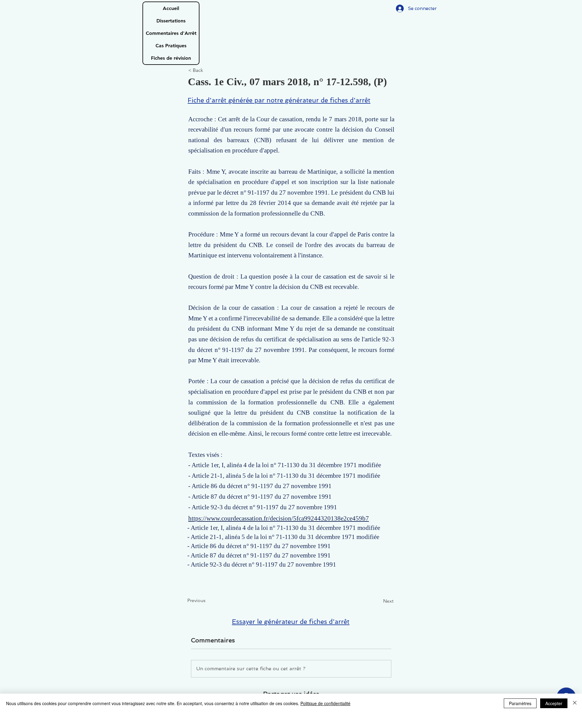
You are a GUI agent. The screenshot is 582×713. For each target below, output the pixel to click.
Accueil (171, 8)
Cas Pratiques (171, 46)
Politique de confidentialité (325, 703)
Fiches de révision (171, 58)
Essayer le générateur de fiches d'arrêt (291, 621)
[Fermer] (574, 703)
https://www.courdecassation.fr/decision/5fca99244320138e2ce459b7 (278, 518)
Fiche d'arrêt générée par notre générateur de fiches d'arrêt (279, 100)
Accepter (553, 703)
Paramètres (520, 703)
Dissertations (171, 21)
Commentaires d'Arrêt (171, 33)
